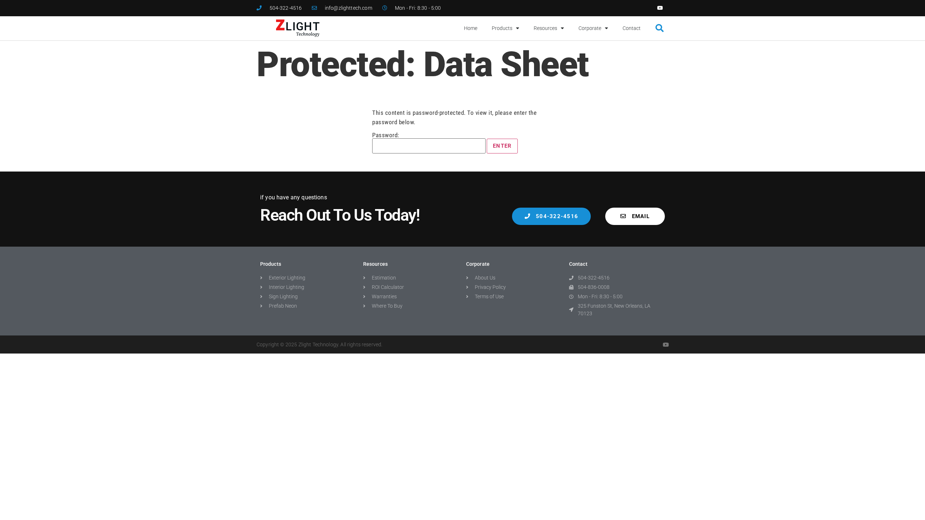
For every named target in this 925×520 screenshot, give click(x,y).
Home (470, 28)
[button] (659, 28)
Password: (385, 135)
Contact (632, 28)
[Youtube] (660, 8)
